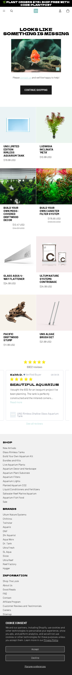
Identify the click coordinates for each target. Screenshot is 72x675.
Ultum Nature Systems (14, 514)
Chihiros (7, 518)
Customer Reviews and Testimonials (22, 605)
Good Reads (9, 589)
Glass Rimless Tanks (14, 452)
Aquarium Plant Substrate (16, 472)
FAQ (5, 593)
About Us (7, 585)
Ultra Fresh (9, 547)
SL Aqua (7, 551)
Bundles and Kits (12, 460)
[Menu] (4, 11)
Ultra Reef (8, 560)
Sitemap (7, 614)
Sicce (6, 555)
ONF (5, 531)
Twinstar (7, 522)
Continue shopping (36, 89)
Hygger (6, 568)
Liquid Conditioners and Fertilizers (21, 489)
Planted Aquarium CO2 (14, 485)
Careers (7, 609)
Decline (35, 657)
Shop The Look (11, 581)
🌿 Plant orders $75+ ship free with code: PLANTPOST (36, 3)
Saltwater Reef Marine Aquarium (20, 493)
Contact (7, 597)
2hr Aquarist (9, 535)
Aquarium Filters (11, 476)
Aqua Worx (8, 539)
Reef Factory (9, 564)
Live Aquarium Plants (14, 464)
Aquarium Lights (11, 481)
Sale (5, 501)
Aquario (7, 526)
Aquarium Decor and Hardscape (19, 468)
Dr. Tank (7, 543)
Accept (35, 649)
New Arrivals (9, 447)
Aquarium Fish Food (13, 497)
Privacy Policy (51, 640)
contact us (25, 77)
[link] (34, 415)
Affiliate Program (12, 601)
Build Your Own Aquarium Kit (18, 456)
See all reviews (34, 423)
